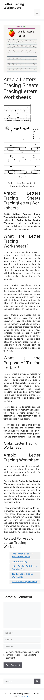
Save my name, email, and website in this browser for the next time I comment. (22, 655)
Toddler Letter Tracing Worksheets (22, 575)
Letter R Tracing (19, 561)
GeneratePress (24, 696)
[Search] (37, 681)
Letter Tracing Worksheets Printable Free (24, 567)
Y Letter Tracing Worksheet (24, 581)
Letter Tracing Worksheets (14, 5)
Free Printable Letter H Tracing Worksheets (22, 555)
